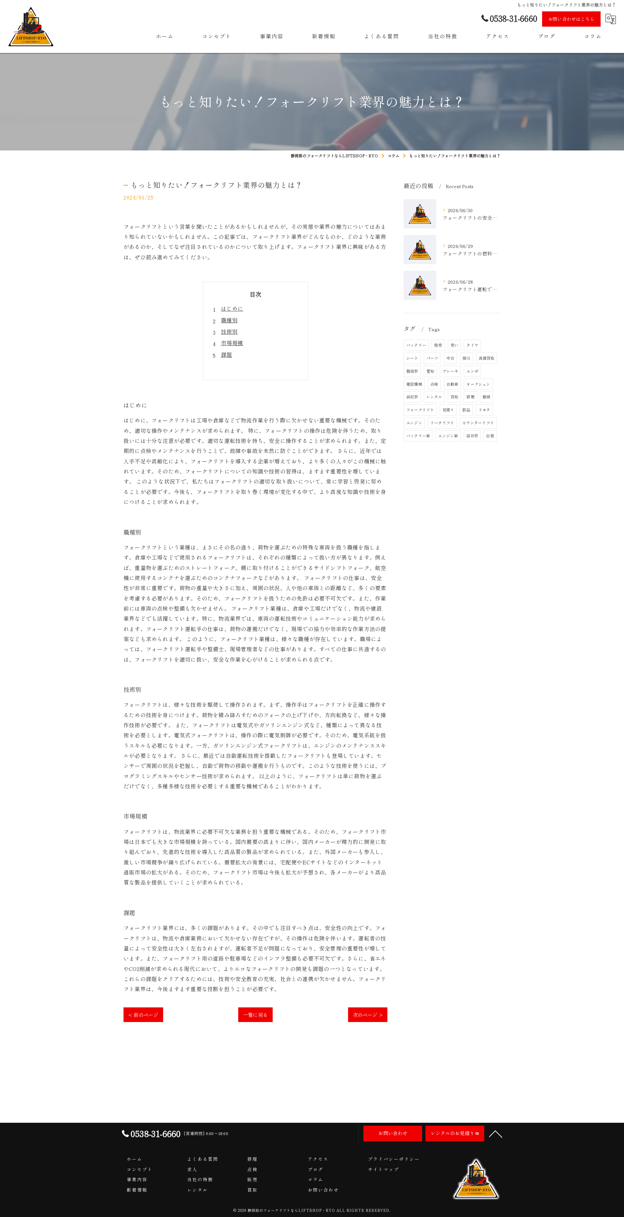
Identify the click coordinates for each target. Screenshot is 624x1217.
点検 (434, 384)
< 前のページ (143, 1014)
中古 (450, 358)
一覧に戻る (255, 1014)
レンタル (434, 396)
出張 (490, 435)
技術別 (229, 331)
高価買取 (487, 358)
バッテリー (416, 345)
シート (412, 358)
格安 (438, 345)
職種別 (229, 320)
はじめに (232, 308)
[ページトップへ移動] (495, 1133)
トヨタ (484, 409)
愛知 (430, 371)
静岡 (486, 396)
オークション (478, 384)
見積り (448, 409)
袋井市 (472, 435)
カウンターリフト (478, 422)
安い (454, 345)
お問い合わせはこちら (571, 19)
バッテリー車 (418, 435)
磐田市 (412, 371)
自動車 (453, 384)
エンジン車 (448, 435)
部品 (466, 409)
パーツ (432, 358)
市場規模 (232, 343)
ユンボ (472, 371)
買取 (454, 396)
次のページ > (368, 1014)
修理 (470, 396)
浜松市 (412, 396)
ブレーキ (450, 371)
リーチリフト (442, 422)
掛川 (466, 358)
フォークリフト (420, 409)
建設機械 (414, 384)
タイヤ (472, 345)
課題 (226, 354)
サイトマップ (383, 1169)
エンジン (414, 422)
